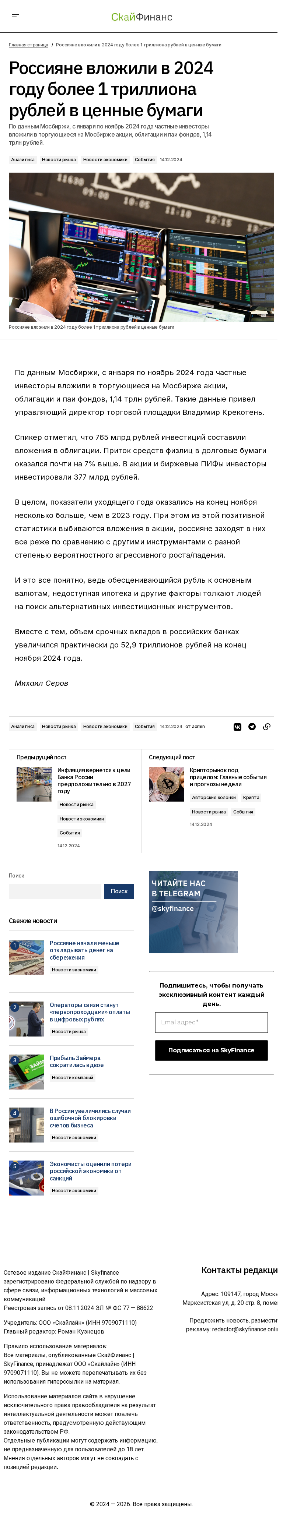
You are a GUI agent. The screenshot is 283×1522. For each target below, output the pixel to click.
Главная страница (28, 44)
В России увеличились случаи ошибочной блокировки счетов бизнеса (90, 1118)
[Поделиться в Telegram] (252, 727)
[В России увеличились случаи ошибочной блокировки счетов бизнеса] (26, 1125)
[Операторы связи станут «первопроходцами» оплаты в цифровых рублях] (26, 1019)
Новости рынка (59, 159)
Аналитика (23, 159)
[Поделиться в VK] (237, 727)
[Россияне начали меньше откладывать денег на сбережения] (26, 957)
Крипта (251, 797)
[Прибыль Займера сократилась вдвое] (26, 1072)
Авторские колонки (214, 797)
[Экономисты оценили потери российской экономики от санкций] (26, 1178)
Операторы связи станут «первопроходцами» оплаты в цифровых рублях (90, 1012)
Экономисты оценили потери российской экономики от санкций (91, 1171)
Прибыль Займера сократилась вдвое (77, 1062)
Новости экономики (105, 159)
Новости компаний (72, 1077)
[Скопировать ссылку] (266, 727)
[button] (15, 16)
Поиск (16, 875)
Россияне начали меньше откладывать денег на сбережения (84, 950)
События (145, 159)
